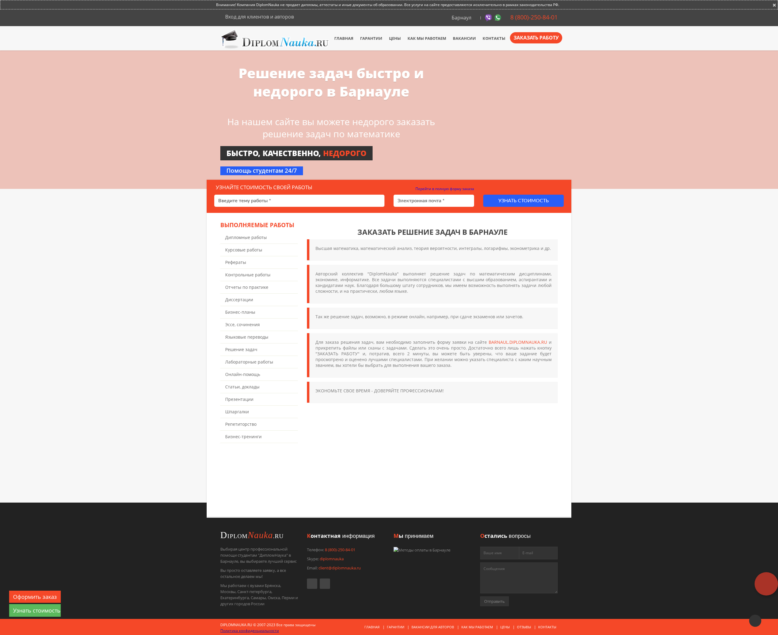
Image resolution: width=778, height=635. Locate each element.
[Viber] (489, 17)
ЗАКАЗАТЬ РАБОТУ (536, 37)
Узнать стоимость (523, 200)
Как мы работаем (427, 38)
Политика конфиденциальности (249, 630)
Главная (343, 38)
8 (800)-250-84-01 (533, 17)
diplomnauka (332, 559)
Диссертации (239, 299)
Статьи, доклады (242, 387)
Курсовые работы (243, 250)
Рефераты (235, 262)
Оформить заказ (35, 596)
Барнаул (461, 17)
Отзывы (524, 627)
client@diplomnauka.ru (339, 568)
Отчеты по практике (246, 287)
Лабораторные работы (249, 362)
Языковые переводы (246, 337)
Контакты (494, 38)
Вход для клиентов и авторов (259, 16)
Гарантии (371, 38)
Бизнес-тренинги (243, 436)
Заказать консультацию (359, 496)
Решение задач (241, 349)
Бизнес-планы (240, 312)
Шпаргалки (237, 412)
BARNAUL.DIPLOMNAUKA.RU (518, 342)
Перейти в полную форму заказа (444, 188)
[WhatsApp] (498, 17)
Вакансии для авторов (432, 627)
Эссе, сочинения (242, 324)
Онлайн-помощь (242, 374)
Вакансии (464, 38)
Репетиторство (240, 424)
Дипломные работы (246, 237)
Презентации (239, 399)
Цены (395, 38)
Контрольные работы (247, 275)
